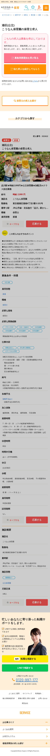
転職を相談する (25, 659)
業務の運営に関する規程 (26, 698)
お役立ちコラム (9, 736)
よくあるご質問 (14, 693)
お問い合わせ (42, 698)
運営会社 (25, 703)
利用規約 (38, 693)
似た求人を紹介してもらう (26, 69)
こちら (35, 81)
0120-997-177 (27, 679)
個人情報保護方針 (9, 698)
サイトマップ (27, 693)
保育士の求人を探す (26, 101)
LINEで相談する (25, 668)
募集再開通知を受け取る (27, 58)
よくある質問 (8, 729)
